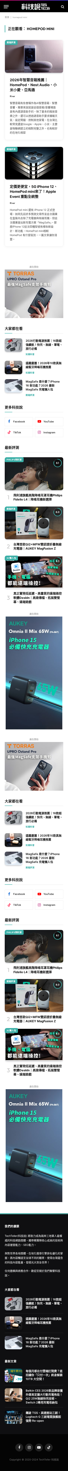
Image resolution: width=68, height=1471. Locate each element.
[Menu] (6, 6)
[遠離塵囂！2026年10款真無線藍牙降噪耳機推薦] (13, 367)
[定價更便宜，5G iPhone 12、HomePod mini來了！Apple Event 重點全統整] (34, 163)
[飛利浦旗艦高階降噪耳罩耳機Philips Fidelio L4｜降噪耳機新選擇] (34, 473)
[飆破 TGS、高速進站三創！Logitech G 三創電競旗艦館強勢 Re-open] (13, 1417)
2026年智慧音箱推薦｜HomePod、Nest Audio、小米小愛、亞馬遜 (33, 85)
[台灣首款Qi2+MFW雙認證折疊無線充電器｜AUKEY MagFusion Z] (34, 523)
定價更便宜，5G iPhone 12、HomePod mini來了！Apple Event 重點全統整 (33, 192)
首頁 (7, 17)
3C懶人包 (11, 558)
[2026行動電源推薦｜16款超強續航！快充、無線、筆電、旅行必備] (13, 345)
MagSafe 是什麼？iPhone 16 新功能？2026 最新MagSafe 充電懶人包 (43, 385)
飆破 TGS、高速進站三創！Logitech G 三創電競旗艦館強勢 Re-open (43, 1416)
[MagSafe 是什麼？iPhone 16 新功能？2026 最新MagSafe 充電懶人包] (13, 386)
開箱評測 (11, 42)
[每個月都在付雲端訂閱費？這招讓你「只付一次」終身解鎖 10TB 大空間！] (13, 1375)
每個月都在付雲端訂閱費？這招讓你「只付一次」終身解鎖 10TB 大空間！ (44, 1375)
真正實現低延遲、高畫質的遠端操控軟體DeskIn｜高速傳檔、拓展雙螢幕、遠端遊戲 (37, 598)
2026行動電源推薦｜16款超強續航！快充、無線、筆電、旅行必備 (44, 344)
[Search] (62, 6)
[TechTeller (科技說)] (35, 7)
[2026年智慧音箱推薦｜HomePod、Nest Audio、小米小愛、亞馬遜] (34, 56)
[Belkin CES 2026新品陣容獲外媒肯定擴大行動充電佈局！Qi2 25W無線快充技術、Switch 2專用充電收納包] (13, 1395)
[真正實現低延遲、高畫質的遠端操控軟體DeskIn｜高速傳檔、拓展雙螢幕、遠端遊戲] (34, 572)
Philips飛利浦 (14, 459)
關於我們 (44, 1270)
